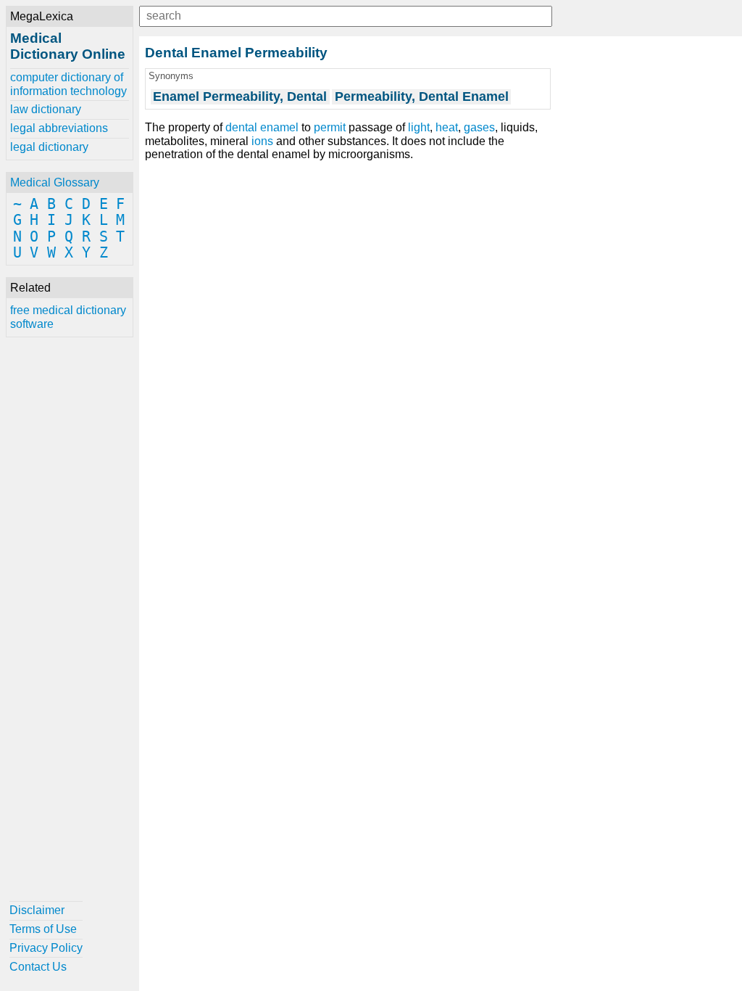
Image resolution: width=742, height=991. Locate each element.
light (419, 127)
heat (446, 127)
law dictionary (45, 109)
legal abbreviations (59, 128)
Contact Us (38, 967)
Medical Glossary (54, 182)
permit (330, 127)
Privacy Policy (46, 948)
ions (262, 141)
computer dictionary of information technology (68, 83)
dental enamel (262, 127)
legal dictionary (49, 147)
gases (479, 127)
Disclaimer (36, 910)
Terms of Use (43, 929)
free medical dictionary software (68, 316)
